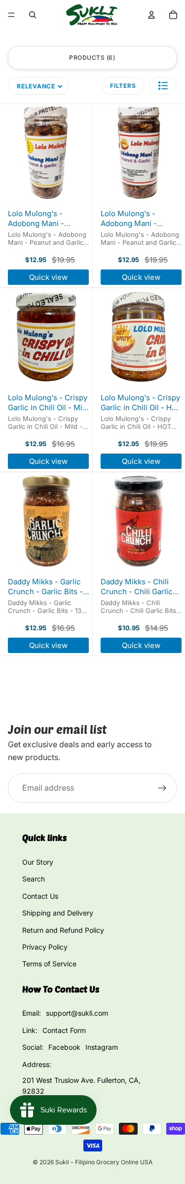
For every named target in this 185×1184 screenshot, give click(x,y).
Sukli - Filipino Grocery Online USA (103, 1162)
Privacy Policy (45, 947)
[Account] (151, 15)
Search (33, 879)
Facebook (64, 1047)
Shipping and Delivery (57, 913)
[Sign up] (162, 788)
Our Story (37, 862)
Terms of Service (49, 963)
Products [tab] (91, 57)
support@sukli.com (77, 1013)
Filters (123, 85)
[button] (163, 85)
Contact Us (40, 896)
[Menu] (11, 14)
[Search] (32, 15)
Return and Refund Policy (63, 930)
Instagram (101, 1047)
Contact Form (64, 1030)
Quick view (48, 277)
